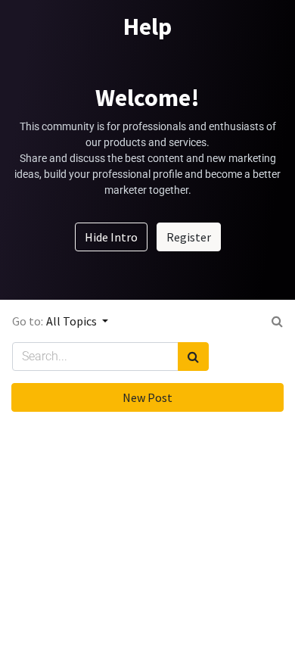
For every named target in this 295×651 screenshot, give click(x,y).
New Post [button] (147, 397)
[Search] (193, 356)
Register (188, 237)
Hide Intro (111, 237)
